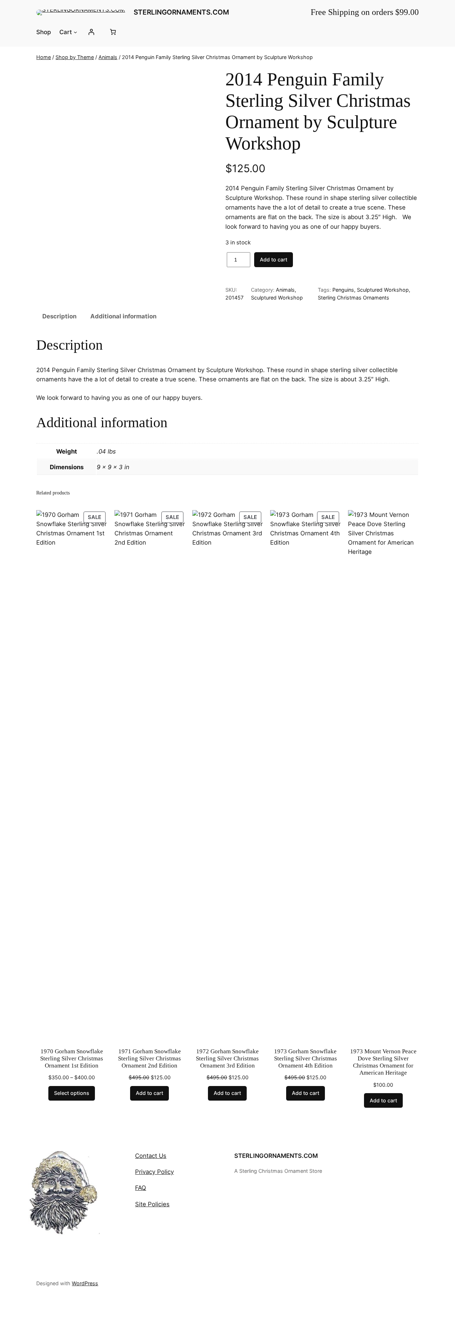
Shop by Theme (74, 57)
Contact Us (150, 1155)
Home (43, 57)
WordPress (85, 1283)
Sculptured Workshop (277, 298)
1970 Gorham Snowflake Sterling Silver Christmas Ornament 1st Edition (71, 1058)
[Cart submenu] (75, 32)
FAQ (140, 1187)
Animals (107, 57)
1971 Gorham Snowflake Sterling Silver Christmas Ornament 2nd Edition (149, 1058)
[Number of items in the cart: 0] (113, 32)
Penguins (343, 290)
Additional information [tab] (123, 316)
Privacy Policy (154, 1171)
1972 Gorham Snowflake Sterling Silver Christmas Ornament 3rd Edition (227, 1058)
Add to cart (273, 259)
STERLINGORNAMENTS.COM (181, 12)
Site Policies (152, 1204)
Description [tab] (59, 316)
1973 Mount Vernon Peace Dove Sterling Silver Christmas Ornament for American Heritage (383, 1062)
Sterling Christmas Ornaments (353, 298)
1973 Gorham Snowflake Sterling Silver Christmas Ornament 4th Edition (305, 1058)
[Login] (91, 32)
